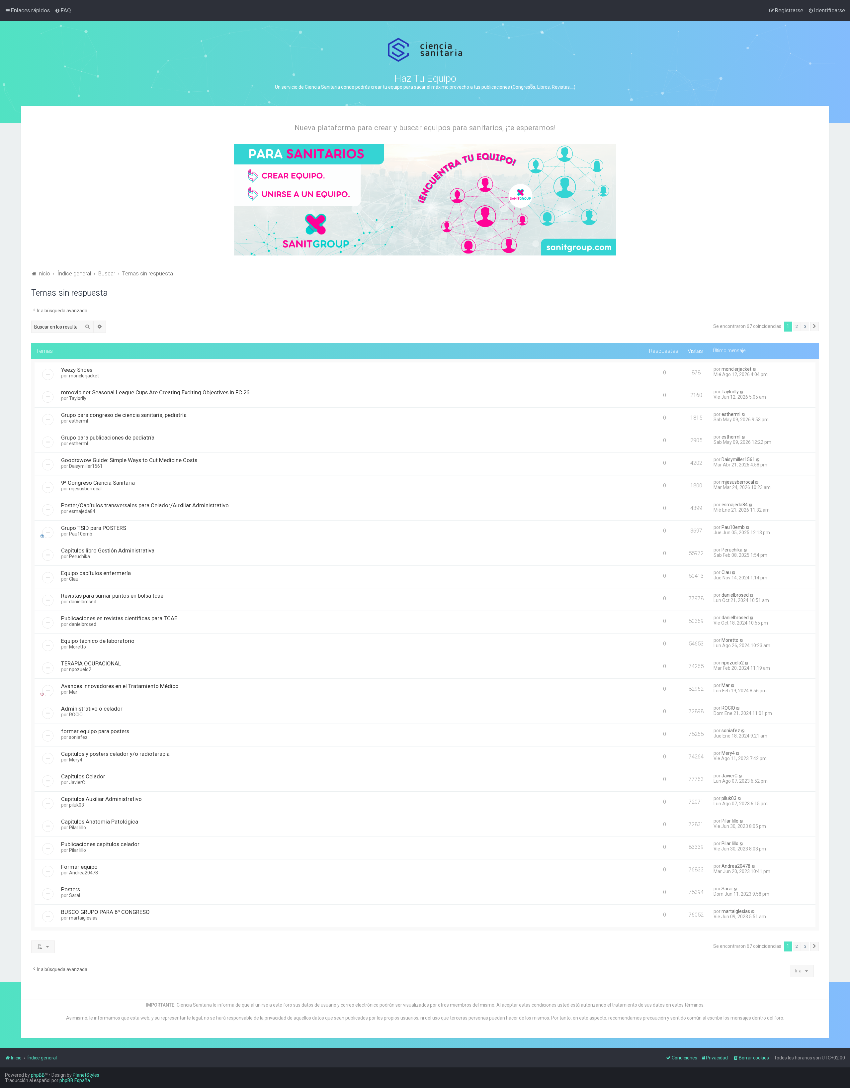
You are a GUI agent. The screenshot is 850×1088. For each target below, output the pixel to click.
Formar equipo (79, 866)
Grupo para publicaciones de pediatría (107, 437)
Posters (70, 889)
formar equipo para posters (95, 731)
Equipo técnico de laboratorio (97, 641)
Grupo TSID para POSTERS (93, 528)
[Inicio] (425, 50)
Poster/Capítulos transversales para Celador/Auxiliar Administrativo (145, 505)
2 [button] (797, 326)
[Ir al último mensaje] (754, 369)
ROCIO (76, 714)
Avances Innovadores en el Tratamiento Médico (120, 686)
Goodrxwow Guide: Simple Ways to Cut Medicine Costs (129, 460)
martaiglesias (83, 918)
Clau (73, 579)
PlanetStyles (86, 1075)
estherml (78, 421)
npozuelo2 (80, 669)
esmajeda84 (82, 511)
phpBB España (74, 1080)
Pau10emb (80, 534)
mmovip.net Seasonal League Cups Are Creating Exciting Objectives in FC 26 (155, 392)
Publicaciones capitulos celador (100, 844)
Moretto (77, 646)
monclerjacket (84, 375)
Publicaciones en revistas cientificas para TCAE (119, 618)
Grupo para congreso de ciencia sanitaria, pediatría (124, 415)
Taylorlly (77, 398)
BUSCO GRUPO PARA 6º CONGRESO (105, 912)
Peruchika (79, 556)
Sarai (74, 895)
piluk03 (76, 805)
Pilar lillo (77, 827)
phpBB (38, 1075)
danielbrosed (82, 601)
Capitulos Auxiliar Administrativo (101, 799)
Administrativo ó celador (92, 708)
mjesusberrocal (85, 488)
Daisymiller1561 (86, 466)
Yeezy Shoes (76, 369)
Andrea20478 (83, 872)
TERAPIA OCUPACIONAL (91, 663)
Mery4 (75, 759)
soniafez (78, 737)
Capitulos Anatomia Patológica (99, 821)
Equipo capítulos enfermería (96, 573)
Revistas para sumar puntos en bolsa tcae (112, 595)
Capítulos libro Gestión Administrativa (107, 550)
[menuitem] (63, 10)
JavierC (77, 782)
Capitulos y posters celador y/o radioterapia (115, 753)
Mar (73, 692)
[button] (814, 326)
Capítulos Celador (83, 776)
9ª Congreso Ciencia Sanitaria (98, 482)
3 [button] (805, 326)
